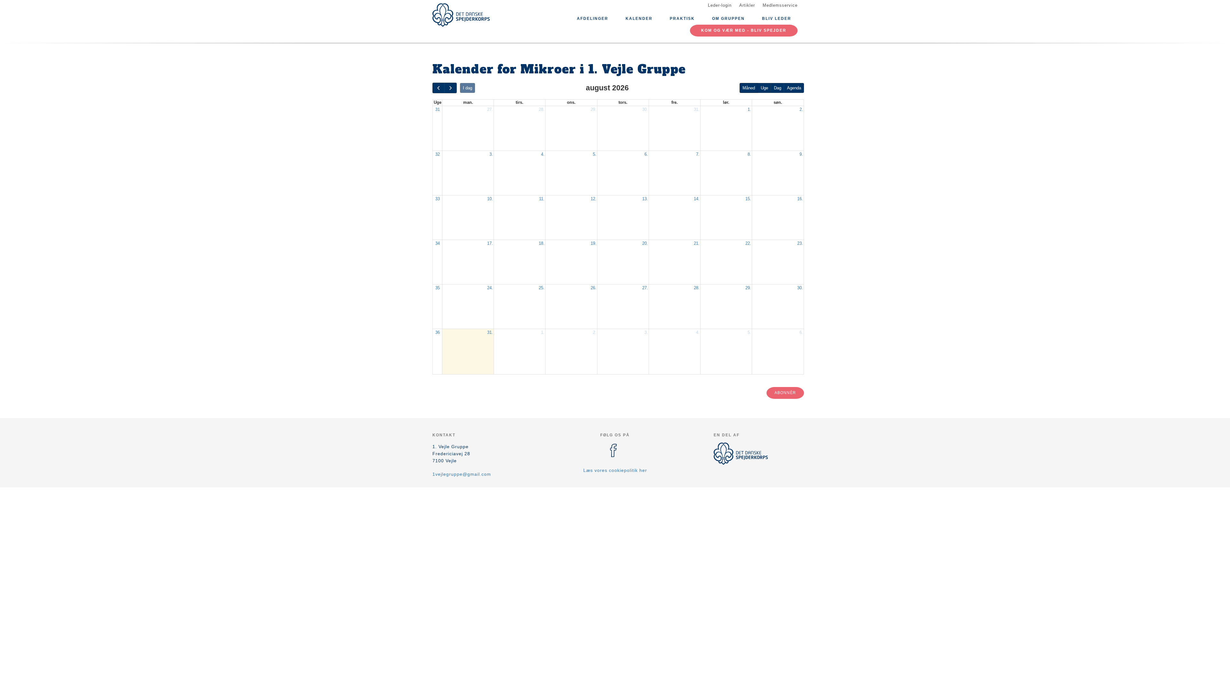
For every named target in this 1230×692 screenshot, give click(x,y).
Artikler (747, 5)
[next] (450, 88)
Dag (777, 88)
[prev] (438, 88)
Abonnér (785, 393)
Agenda (794, 88)
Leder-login (720, 5)
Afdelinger (592, 18)
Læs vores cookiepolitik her (615, 470)
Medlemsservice (780, 5)
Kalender (639, 18)
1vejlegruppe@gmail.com (461, 474)
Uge (764, 88)
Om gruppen (728, 18)
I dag (467, 88)
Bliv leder (776, 18)
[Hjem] (461, 15)
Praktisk (682, 18)
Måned (748, 88)
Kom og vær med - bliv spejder (743, 30)
